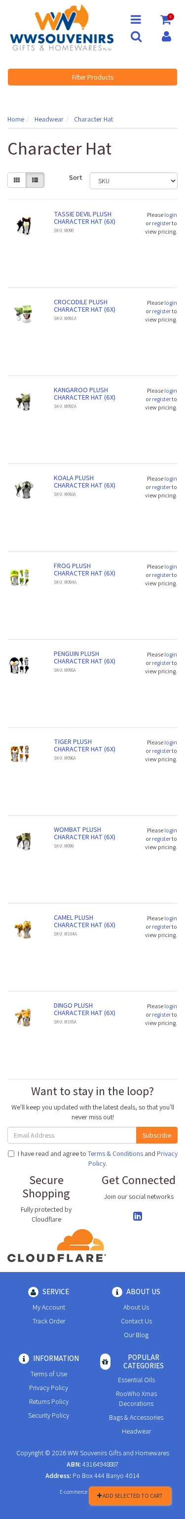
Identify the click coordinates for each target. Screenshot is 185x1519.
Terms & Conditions (115, 1153)
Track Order (49, 1320)
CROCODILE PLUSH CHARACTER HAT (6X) (84, 305)
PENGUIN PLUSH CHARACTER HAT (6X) (84, 657)
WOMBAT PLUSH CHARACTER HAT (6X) (84, 833)
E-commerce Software (84, 1491)
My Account (49, 1307)
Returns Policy (49, 1401)
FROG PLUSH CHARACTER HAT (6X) (84, 569)
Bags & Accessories (136, 1417)
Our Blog (136, 1334)
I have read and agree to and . (98, 1158)
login (170, 214)
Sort (75, 177)
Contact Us (136, 1320)
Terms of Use (49, 1373)
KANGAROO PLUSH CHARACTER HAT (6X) (84, 393)
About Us (136, 1307)
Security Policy (48, 1415)
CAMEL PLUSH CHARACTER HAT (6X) (84, 921)
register (161, 223)
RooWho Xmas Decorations (136, 1398)
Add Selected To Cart (132, 1495)
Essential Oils (136, 1379)
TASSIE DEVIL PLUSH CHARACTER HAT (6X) (84, 217)
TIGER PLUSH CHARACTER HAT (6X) (84, 745)
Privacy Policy (48, 1387)
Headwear (136, 1431)
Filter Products (92, 77)
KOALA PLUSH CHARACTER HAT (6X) (84, 481)
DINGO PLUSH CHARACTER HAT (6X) (84, 1009)
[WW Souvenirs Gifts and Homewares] (61, 27)
